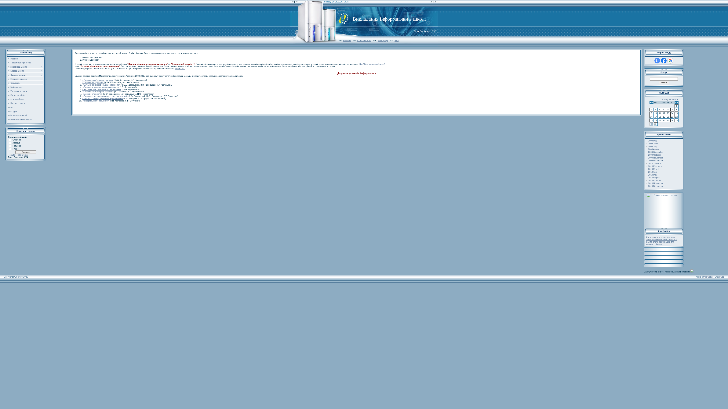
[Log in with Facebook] (664, 60)
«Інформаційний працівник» (95, 101)
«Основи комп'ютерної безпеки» (98, 92)
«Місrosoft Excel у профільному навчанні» (102, 98)
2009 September (655, 152)
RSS (434, 31)
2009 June (653, 143)
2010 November (655, 183)
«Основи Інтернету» (92, 94)
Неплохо (17, 146)
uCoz (721, 277)
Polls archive (22, 155)
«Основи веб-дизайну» (93, 82)
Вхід (397, 40)
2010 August (654, 177)
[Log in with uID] (657, 60)
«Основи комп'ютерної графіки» (97, 80)
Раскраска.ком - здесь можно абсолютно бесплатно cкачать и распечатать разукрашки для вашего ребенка (661, 240)
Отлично (17, 140)
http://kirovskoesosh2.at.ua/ (372, 64)
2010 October (654, 180)
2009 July (652, 146)
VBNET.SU (180, 68)
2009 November (655, 158)
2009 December (655, 160)
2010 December (655, 186)
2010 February (655, 166)
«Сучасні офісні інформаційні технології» (102, 85)
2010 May (652, 175)
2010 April (652, 172)
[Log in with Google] (670, 61)
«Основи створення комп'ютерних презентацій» (105, 96)
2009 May (652, 141)
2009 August (654, 149)
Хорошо (16, 143)
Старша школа (364, 40)
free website (709, 277)
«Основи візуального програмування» (100, 87)
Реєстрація (383, 40)
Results (11, 155)
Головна (347, 40)
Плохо (16, 149)
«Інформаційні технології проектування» (101, 89)
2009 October (654, 155)
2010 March (653, 169)
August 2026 (670, 99)
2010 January (654, 163)
